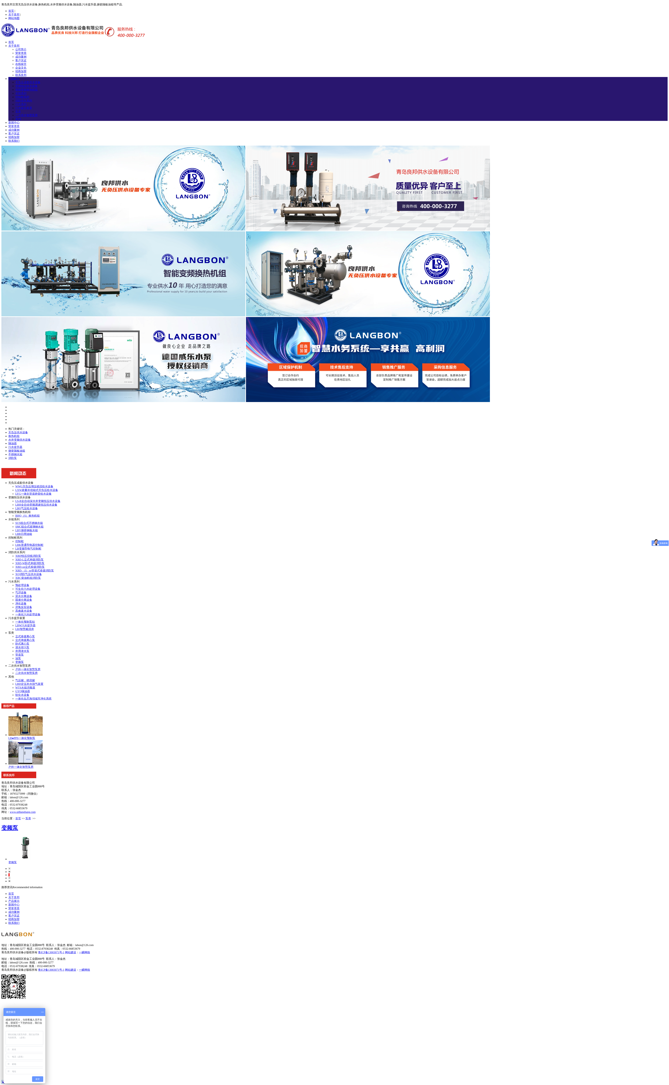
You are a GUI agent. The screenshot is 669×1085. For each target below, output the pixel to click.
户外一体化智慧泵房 (27, 669)
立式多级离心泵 (25, 636)
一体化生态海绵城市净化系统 (33, 698)
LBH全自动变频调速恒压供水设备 (36, 504)
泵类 (18, 111)
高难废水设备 (23, 610)
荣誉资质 (20, 53)
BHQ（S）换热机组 (27, 515)
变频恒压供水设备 (26, 85)
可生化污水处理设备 (27, 588)
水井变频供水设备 (19, 439)
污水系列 (20, 104)
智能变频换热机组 (26, 89)
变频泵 (19, 662)
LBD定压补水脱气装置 (29, 683)
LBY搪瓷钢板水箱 (26, 530)
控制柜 (19, 541)
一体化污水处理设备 (27, 614)
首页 (11, 10)
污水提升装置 (23, 107)
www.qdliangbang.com (23, 811)
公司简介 (20, 49)
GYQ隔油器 (22, 691)
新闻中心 (14, 122)
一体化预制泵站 (25, 621)
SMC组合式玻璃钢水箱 (29, 526)
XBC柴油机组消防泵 (28, 577)
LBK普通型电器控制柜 (29, 544)
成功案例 (20, 56)
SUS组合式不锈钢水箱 (29, 523)
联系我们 (14, 140)
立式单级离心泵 (25, 640)
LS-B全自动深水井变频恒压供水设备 (37, 501)
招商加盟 (20, 71)
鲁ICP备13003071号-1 (51, 952)
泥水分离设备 (23, 596)
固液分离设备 (23, 599)
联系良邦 (20, 75)
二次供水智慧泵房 (26, 115)
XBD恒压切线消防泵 (28, 555)
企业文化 (20, 67)
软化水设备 (22, 694)
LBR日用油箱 (23, 533)
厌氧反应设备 (23, 607)
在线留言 (20, 64)
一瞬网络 (84, 952)
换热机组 (14, 436)
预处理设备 (22, 585)
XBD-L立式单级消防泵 (29, 559)
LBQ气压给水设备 (26, 508)
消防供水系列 (23, 100)
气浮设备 (20, 592)
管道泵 (19, 654)
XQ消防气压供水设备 (28, 574)
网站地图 (14, 18)
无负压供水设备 (18, 432)
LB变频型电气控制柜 (28, 548)
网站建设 (70, 952)
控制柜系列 (22, 96)
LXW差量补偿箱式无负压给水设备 (36, 490)
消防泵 (12, 458)
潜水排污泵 (22, 647)
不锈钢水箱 (15, 454)
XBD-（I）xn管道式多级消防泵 (34, 570)
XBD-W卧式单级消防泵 (29, 563)
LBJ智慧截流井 (24, 629)
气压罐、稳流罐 (25, 680)
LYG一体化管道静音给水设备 (33, 493)
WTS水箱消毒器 (25, 687)
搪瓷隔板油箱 (16, 450)
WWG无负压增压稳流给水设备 (34, 486)
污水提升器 (15, 447)
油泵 (18, 658)
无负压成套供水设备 (27, 82)
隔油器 (12, 443)
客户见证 (20, 60)
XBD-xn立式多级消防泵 (30, 566)
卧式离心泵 (22, 643)
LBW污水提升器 (25, 625)
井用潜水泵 (22, 651)
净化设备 (20, 603)
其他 (18, 118)
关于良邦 (14, 14)
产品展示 (14, 78)
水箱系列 (20, 93)
